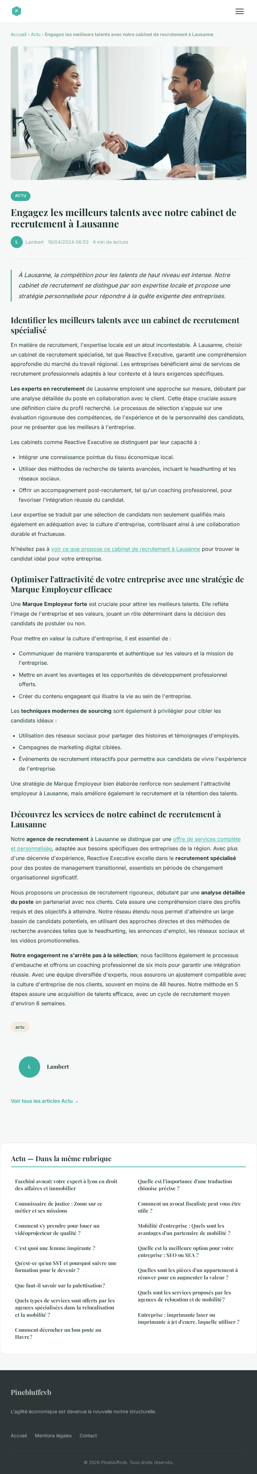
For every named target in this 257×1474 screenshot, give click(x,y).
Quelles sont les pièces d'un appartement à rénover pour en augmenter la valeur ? (188, 1273)
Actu (35, 34)
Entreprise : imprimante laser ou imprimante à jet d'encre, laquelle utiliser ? (188, 1318)
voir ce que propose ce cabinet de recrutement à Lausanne (125, 549)
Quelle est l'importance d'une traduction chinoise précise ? (185, 1185)
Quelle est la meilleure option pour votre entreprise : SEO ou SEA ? (186, 1251)
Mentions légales (53, 1435)
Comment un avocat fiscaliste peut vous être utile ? (189, 1207)
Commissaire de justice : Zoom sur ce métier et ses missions (58, 1207)
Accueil (18, 34)
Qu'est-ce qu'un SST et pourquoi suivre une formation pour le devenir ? (66, 1266)
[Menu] (239, 11)
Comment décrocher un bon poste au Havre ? (58, 1333)
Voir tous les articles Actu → (45, 1101)
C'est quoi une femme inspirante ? (55, 1248)
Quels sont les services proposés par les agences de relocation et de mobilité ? (184, 1296)
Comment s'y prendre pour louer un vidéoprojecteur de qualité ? (57, 1229)
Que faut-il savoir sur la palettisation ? (60, 1285)
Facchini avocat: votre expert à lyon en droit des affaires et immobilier (66, 1185)
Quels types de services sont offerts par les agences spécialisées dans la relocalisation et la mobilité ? (65, 1307)
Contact (88, 1435)
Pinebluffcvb (31, 1392)
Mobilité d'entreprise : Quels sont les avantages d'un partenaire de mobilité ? (184, 1229)
